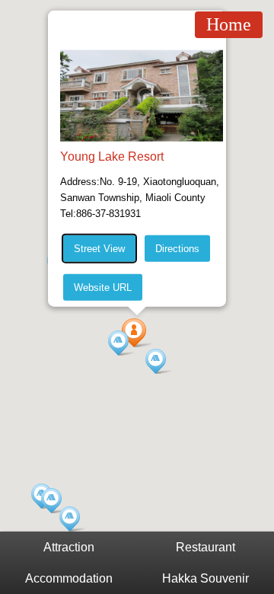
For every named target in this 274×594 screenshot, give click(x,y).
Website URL (103, 287)
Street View (99, 248)
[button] (122, 343)
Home (228, 24)
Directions (177, 248)
